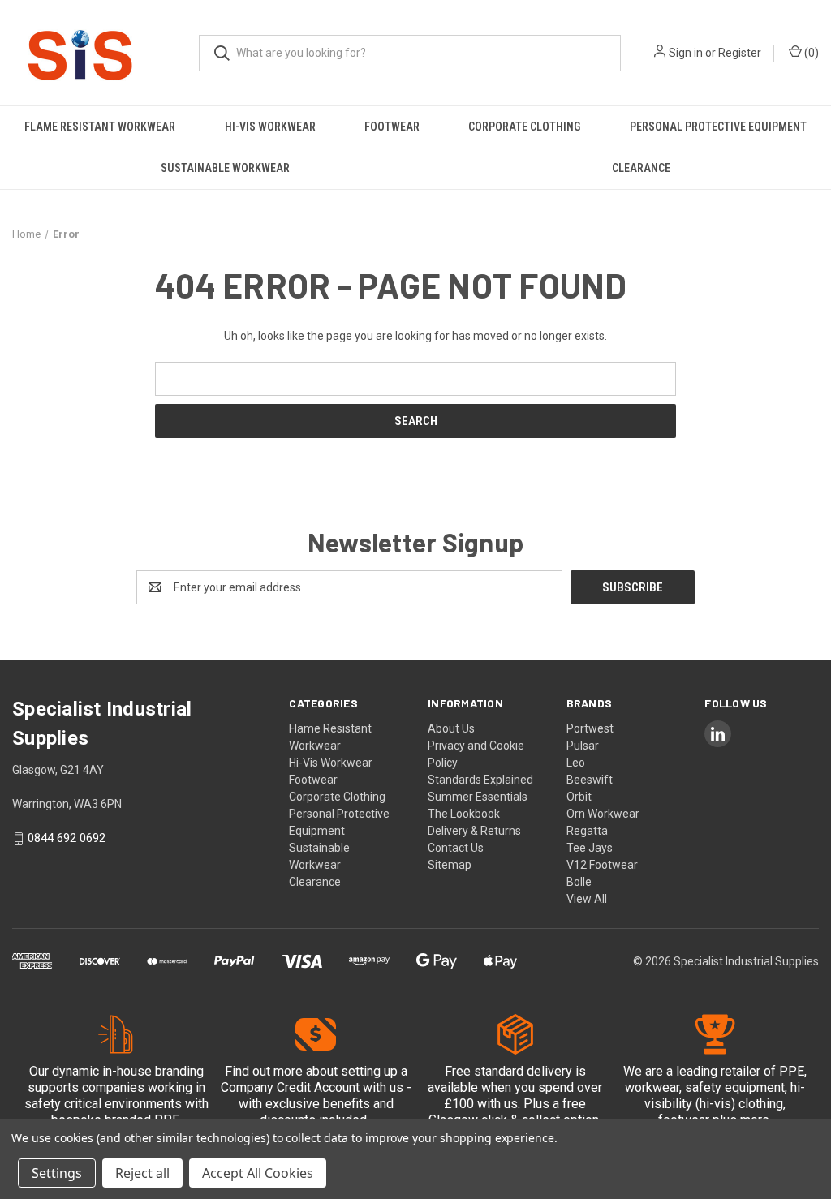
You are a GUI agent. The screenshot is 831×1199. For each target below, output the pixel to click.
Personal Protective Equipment (718, 126)
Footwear (392, 126)
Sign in (686, 52)
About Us (451, 728)
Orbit (579, 796)
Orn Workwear (602, 813)
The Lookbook (464, 813)
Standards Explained (480, 779)
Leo (575, 762)
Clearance (315, 881)
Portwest (590, 728)
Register (739, 52)
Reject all (142, 1173)
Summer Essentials (477, 796)
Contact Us (456, 847)
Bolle (579, 881)
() (810, 52)
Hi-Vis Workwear (270, 126)
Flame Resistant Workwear (99, 126)
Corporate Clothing (524, 126)
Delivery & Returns (474, 830)
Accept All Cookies (257, 1173)
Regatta (587, 830)
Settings (57, 1173)
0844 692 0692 (66, 839)
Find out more (264, 1071)
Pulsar (582, 745)
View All (586, 898)
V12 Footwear (602, 864)
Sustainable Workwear (225, 167)
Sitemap (449, 864)
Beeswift (589, 779)
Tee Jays (589, 847)
